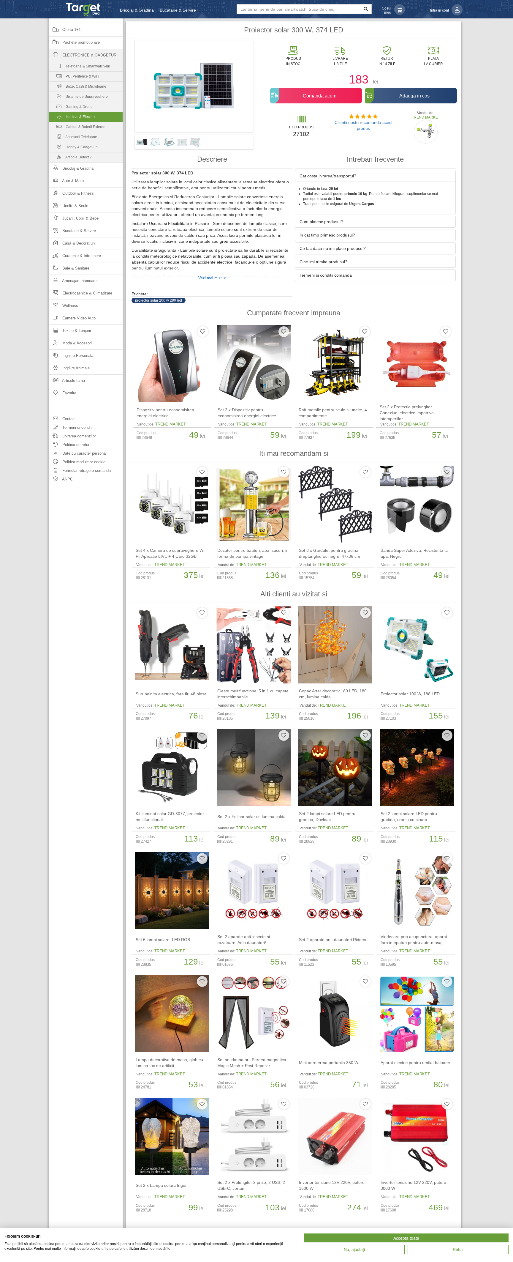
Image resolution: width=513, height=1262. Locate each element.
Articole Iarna (73, 380)
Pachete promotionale (80, 42)
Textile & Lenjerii (76, 330)
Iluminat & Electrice (80, 117)
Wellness (69, 305)
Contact (68, 419)
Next (262, 88)
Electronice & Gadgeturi (89, 55)
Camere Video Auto (78, 318)
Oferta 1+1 (71, 29)
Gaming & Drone (79, 107)
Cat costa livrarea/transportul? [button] (328, 176)
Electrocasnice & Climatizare (86, 293)
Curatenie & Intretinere (81, 255)
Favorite (68, 393)
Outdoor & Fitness (77, 193)
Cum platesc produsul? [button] (321, 221)
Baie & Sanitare (75, 268)
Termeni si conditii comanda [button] (326, 275)
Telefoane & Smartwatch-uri (87, 66)
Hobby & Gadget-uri (81, 147)
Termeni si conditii (77, 427)
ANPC (67, 479)
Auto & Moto (72, 181)
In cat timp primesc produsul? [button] (327, 235)
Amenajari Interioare (78, 280)
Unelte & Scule (74, 206)
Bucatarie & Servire (178, 10)
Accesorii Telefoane (81, 137)
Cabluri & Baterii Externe (85, 127)
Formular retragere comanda (86, 470)
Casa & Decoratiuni (78, 243)
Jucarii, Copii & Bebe (80, 218)
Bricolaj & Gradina (137, 10)
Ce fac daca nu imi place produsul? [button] (333, 248)
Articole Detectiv (78, 157)
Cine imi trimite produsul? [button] (323, 261)
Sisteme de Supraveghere (86, 96)
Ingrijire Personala (77, 355)
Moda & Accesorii (77, 343)
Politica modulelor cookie (83, 462)
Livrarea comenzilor (78, 436)
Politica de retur (75, 444)
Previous (126, 88)
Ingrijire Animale (75, 368)
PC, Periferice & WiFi (82, 76)
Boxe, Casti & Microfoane (85, 86)
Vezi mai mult (210, 278)
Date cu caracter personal (84, 453)
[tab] (375, 176)
